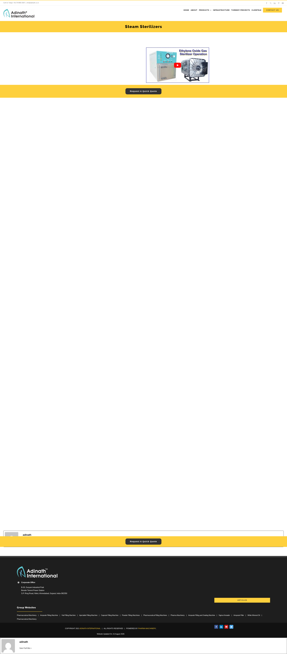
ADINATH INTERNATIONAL (90, 628)
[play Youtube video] (177, 65)
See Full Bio (24, 648)
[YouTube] (226, 627)
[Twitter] (231, 627)
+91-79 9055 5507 (19, 3)
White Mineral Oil (254, 615)
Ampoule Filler (239, 615)
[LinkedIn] (221, 627)
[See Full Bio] (31, 648)
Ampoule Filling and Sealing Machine (201, 615)
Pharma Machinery (178, 615)
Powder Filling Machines (131, 615)
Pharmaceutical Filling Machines (155, 615)
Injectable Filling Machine (88, 615)
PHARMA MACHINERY (147, 628)
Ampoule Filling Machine (49, 615)
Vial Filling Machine (69, 615)
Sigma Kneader (224, 615)
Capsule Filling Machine (109, 615)
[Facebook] (216, 627)
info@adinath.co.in (33, 3)
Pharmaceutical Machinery (27, 615)
